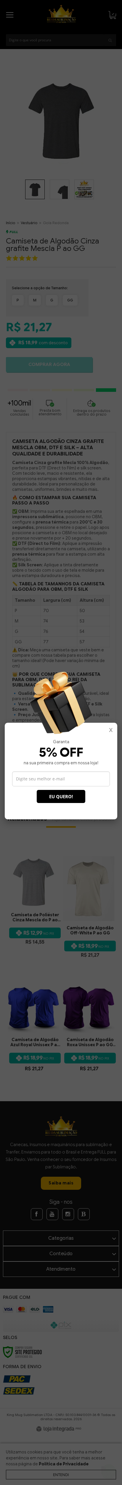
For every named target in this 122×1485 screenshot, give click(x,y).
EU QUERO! (61, 796)
